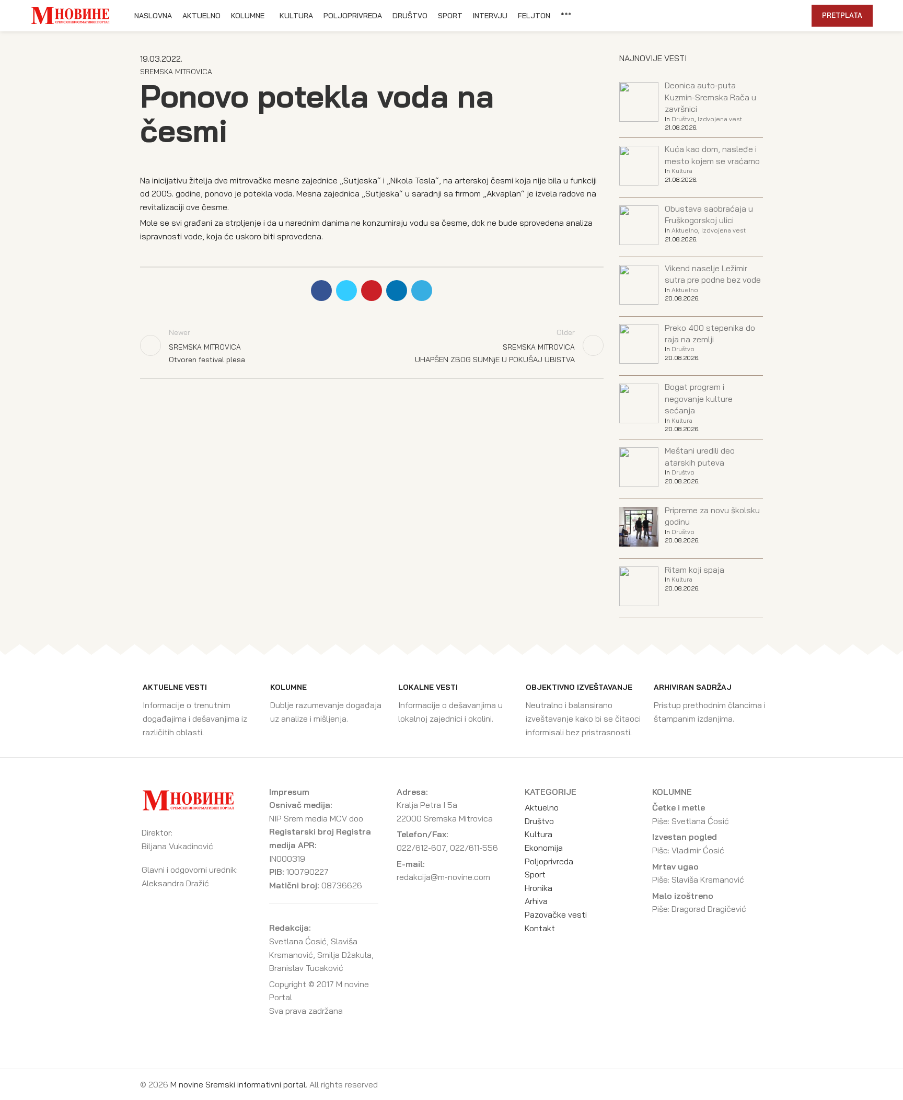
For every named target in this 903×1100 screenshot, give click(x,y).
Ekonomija (544, 847)
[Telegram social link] (778, 15)
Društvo (683, 119)
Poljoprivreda (549, 861)
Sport (535, 874)
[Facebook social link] (730, 15)
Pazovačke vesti (556, 914)
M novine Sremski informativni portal (238, 1084)
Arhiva (536, 901)
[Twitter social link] (742, 15)
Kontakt (540, 928)
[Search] (798, 15)
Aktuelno (685, 230)
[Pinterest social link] (754, 15)
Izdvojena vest (720, 119)
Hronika (538, 888)
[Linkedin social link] (766, 15)
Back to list (371, 345)
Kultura (682, 171)
